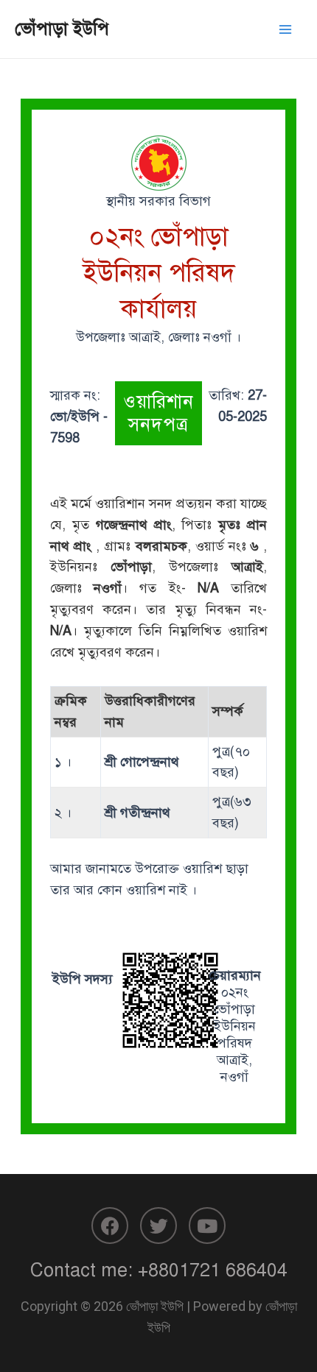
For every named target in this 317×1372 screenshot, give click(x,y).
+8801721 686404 (213, 1270)
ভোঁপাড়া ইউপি (62, 29)
